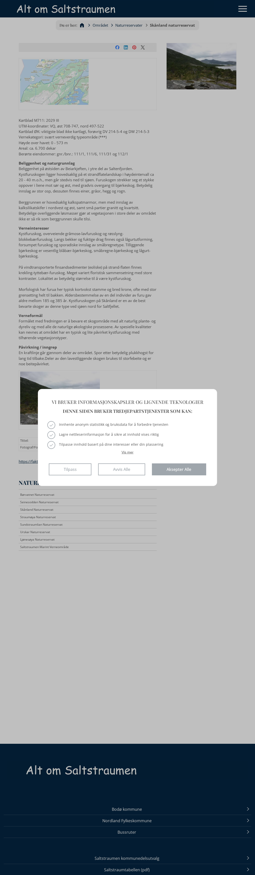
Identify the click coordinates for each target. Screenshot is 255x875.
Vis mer (127, 452)
